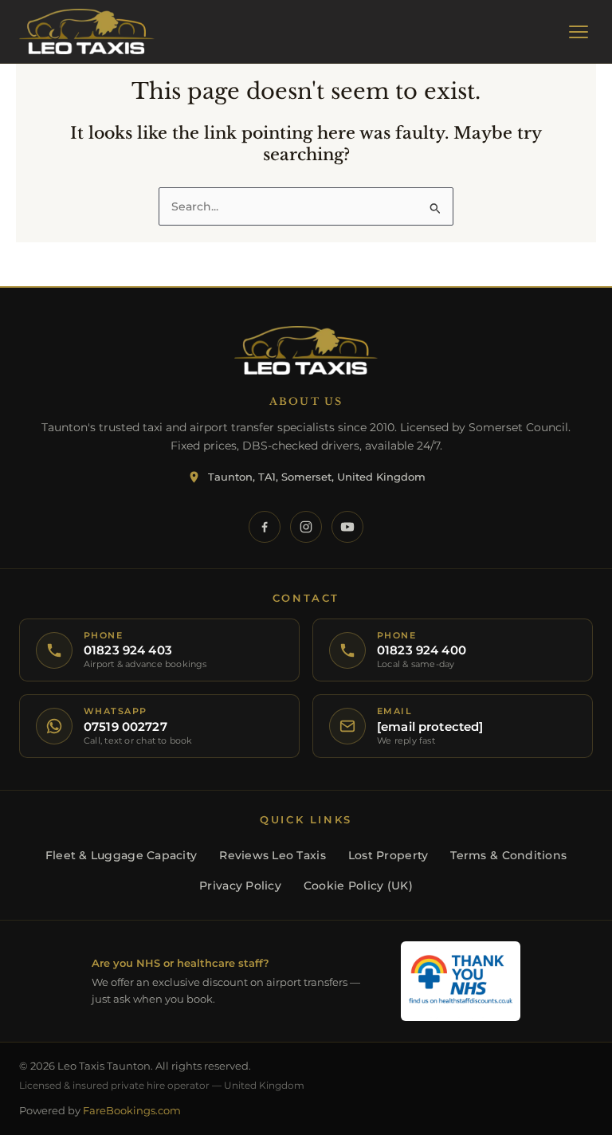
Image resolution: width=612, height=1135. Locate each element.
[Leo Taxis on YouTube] (347, 527)
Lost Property (388, 855)
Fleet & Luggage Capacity (121, 855)
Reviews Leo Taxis (272, 855)
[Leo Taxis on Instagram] (306, 527)
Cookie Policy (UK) (358, 885)
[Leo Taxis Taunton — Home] (87, 32)
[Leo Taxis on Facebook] (264, 527)
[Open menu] (578, 32)
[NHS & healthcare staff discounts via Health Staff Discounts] (460, 981)
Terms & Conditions (508, 855)
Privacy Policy (240, 885)
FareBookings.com (132, 1111)
